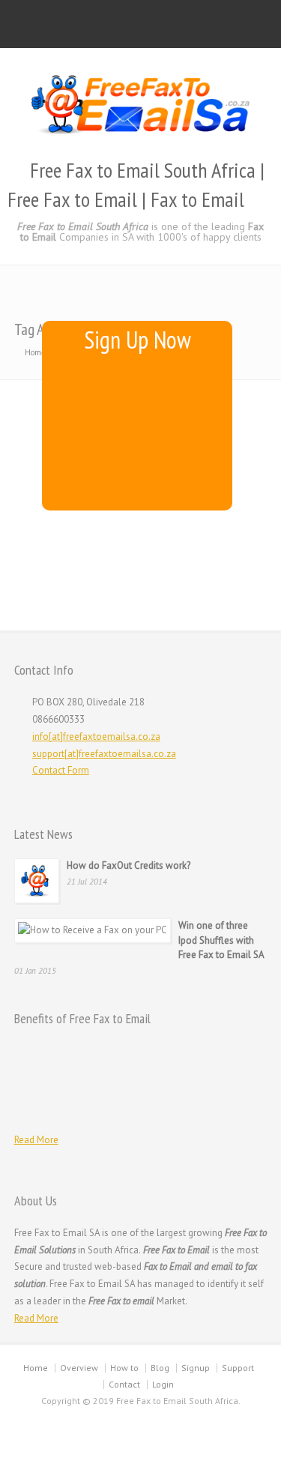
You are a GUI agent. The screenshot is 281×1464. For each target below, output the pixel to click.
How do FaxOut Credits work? (128, 865)
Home (35, 1367)
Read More (36, 1139)
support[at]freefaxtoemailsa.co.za (104, 753)
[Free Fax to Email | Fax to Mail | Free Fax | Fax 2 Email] (140, 134)
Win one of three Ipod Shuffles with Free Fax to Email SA (221, 940)
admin (36, 444)
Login (163, 1384)
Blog (160, 1367)
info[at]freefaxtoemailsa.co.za (96, 736)
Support (238, 1367)
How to (124, 1367)
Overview (79, 1367)
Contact (124, 1384)
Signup (195, 1367)
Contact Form (60, 770)
